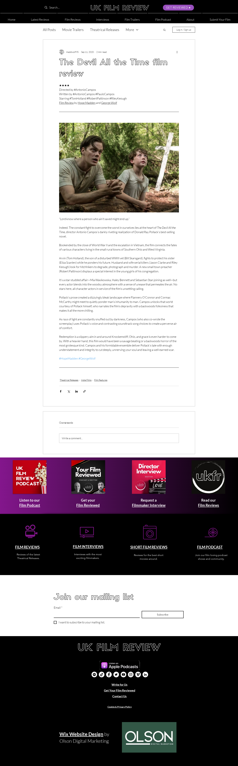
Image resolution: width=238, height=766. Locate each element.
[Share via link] (84, 391)
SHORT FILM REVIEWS (148, 547)
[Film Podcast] (94, 674)
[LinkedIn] (145, 674)
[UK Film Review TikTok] (101, 674)
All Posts (49, 29)
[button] (190, 18)
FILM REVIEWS (27, 547)
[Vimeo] (138, 674)
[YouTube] (123, 674)
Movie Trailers (73, 29)
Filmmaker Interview (148, 505)
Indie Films (86, 380)
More (130, 29)
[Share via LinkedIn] (76, 391)
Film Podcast (29, 505)
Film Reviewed (88, 505)
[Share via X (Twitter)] (68, 391)
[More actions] (177, 52)
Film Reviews (208, 505)
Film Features (100, 380)
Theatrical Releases (104, 29)
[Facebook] (109, 674)
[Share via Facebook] (60, 391)
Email (58, 607)
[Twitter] (116, 674)
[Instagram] (131, 674)
